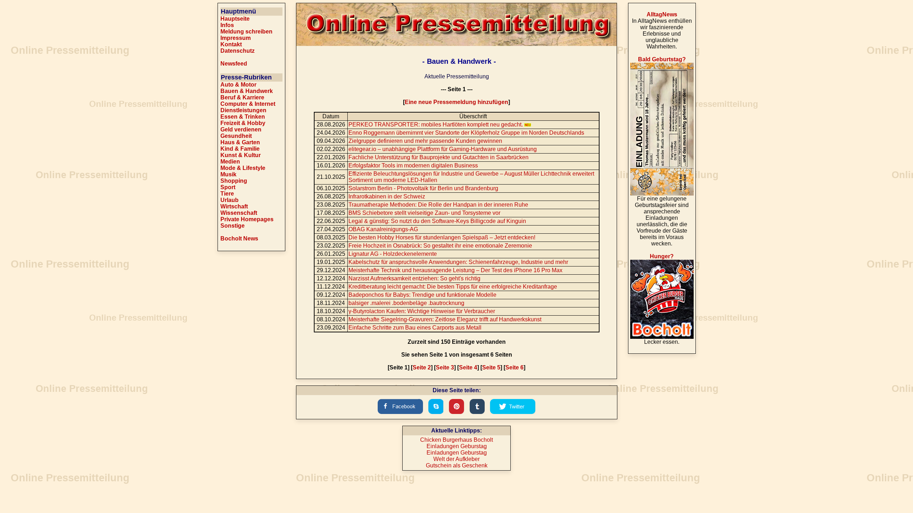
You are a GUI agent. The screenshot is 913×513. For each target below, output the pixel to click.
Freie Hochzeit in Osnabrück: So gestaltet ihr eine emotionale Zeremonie (440, 246)
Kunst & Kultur (240, 155)
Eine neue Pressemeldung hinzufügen (456, 102)
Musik (228, 174)
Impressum (235, 38)
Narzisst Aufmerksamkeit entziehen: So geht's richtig (414, 278)
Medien (230, 162)
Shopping (233, 181)
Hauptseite (235, 19)
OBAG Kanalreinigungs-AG (383, 229)
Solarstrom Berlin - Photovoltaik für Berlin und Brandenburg (423, 188)
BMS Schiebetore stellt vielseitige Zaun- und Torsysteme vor (424, 213)
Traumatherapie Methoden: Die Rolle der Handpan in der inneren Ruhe (438, 205)
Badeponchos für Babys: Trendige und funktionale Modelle (422, 295)
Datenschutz (237, 51)
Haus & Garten (240, 142)
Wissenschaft (238, 213)
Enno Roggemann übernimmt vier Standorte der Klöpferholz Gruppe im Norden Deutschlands (466, 133)
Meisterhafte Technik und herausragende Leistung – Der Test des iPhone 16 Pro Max (455, 270)
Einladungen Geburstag (457, 446)
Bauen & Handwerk (246, 91)
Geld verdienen (240, 129)
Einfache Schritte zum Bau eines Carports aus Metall (414, 328)
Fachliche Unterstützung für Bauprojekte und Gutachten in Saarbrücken (438, 157)
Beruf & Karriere (242, 97)
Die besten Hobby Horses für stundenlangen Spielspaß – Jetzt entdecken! (441, 237)
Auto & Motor (238, 85)
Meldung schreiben (246, 31)
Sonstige (232, 226)
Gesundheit (236, 136)
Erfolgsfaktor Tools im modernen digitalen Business (413, 165)
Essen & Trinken (242, 117)
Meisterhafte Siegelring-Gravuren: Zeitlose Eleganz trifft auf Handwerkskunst (444, 319)
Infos (227, 25)
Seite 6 (514, 367)
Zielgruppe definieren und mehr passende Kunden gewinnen (425, 141)
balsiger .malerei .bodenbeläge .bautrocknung (406, 303)
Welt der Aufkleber (456, 459)
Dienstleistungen (243, 110)
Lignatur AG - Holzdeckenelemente (392, 254)
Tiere (227, 194)
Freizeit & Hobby (242, 123)
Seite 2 (422, 367)
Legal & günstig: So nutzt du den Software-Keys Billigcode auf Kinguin (437, 221)
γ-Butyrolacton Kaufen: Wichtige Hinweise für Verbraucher (421, 311)
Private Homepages (247, 219)
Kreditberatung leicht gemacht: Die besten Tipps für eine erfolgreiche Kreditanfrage (452, 287)
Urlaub (229, 200)
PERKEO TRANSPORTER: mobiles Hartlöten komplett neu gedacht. (436, 124)
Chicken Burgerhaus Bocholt (456, 440)
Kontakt (231, 44)
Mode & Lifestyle (242, 168)
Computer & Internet (247, 104)
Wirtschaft (234, 206)
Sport (227, 187)
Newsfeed (233, 64)
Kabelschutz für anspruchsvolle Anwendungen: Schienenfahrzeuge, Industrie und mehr (458, 262)
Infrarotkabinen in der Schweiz (386, 196)
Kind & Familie (240, 149)
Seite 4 (468, 367)
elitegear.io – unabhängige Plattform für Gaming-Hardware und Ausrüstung (442, 149)
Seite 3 (445, 367)
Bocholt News (239, 238)
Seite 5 (491, 367)
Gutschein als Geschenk (457, 465)
